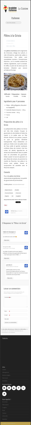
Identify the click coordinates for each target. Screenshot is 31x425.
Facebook (10, 26)
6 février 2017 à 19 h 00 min (9, 233)
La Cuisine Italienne (10, 41)
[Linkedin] (14, 388)
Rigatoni (7, 196)
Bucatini (17, 190)
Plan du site (5, 378)
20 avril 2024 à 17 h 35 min (12, 266)
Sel (12, 196)
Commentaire (7, 297)
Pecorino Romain (9, 193)
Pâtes (14, 46)
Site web (7, 319)
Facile (7, 46)
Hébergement (5, 372)
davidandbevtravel (18, 184)
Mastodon (4, 419)
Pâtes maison (5, 404)
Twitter (13, 26)
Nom (7, 311)
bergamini (6, 246)
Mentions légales (6, 375)
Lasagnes (4, 407)
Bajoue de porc (8, 190)
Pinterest (17, 26)
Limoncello (5, 416)
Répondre (6, 240)
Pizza (3, 410)
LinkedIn (20, 26)
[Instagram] (9, 388)
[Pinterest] (19, 388)
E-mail (7, 315)
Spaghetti (18, 196)
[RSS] (23, 388)
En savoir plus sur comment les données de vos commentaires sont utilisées (14, 330)
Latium (10, 46)
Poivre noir (18, 193)
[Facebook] (4, 388)
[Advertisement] (15, 352)
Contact (4, 369)
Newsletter (4, 381)
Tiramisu (4, 413)
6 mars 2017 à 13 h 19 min (9, 248)
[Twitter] (4, 394)
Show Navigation (24, 14)
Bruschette (5, 402)
